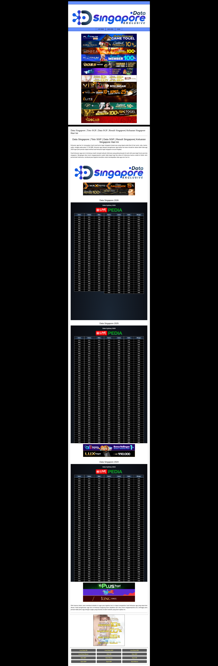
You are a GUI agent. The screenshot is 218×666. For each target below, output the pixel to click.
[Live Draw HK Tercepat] (109, 630)
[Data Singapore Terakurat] (109, 37)
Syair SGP (83, 661)
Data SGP (134, 654)
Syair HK (134, 657)
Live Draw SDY (134, 650)
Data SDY (83, 657)
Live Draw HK (83, 650)
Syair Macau (134, 661)
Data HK (109, 654)
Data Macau (109, 657)
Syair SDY (109, 661)
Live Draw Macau (83, 654)
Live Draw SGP (109, 650)
